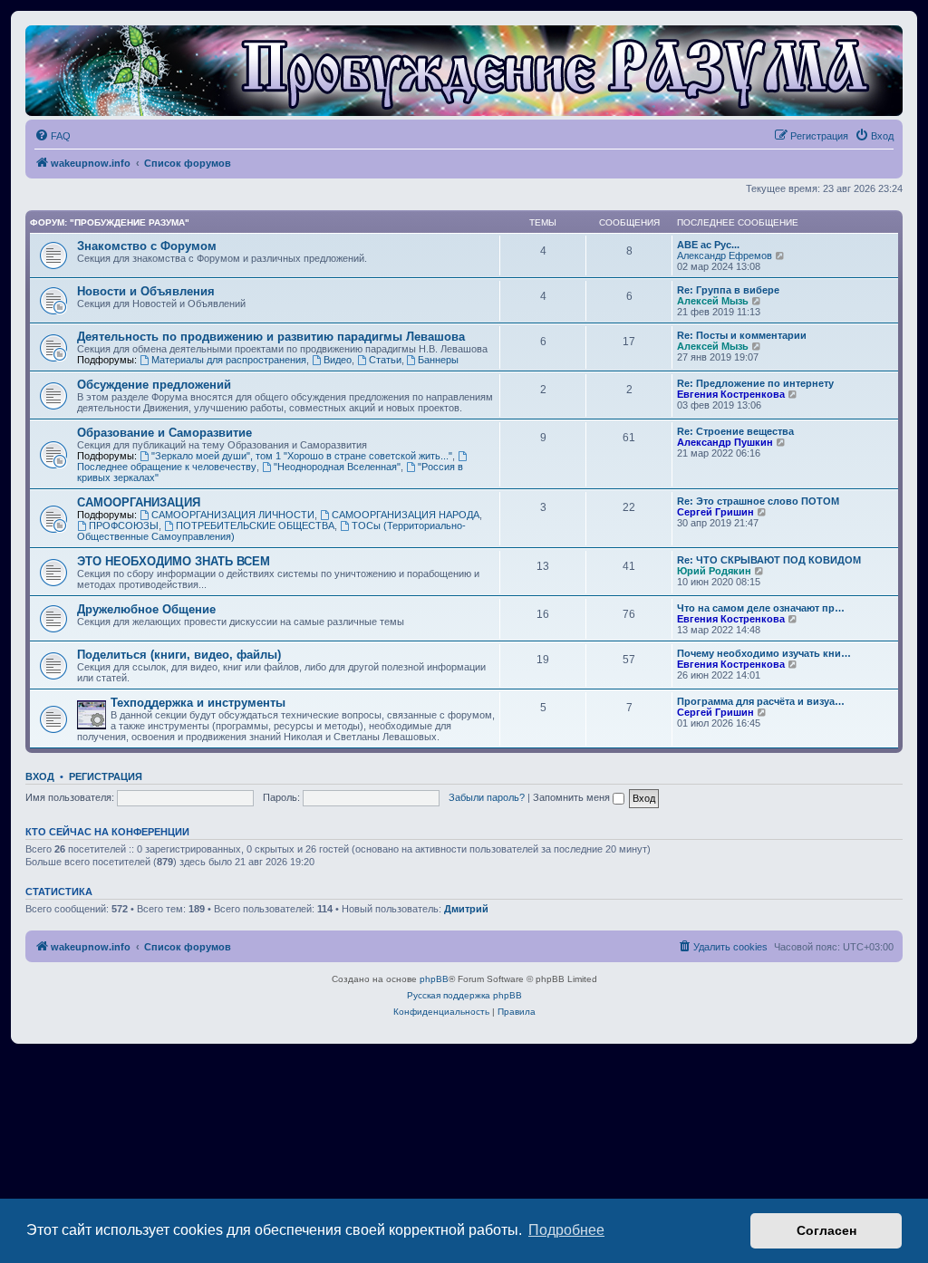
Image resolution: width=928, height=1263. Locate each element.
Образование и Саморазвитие (164, 432)
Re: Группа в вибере (728, 289)
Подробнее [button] (566, 1230)
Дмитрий (466, 908)
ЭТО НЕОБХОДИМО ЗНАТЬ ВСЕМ (173, 561)
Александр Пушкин (725, 442)
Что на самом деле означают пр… (761, 608)
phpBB (434, 979)
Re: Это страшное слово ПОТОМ (758, 501)
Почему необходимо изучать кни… (764, 653)
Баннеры (438, 359)
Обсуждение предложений (154, 384)
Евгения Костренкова (731, 394)
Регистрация (105, 776)
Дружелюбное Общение (146, 609)
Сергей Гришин (715, 511)
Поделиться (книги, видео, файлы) (179, 654)
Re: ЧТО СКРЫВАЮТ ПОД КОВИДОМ (769, 559)
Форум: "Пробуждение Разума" (109, 222)
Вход (39, 776)
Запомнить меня (573, 797)
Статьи (385, 359)
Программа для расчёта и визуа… (761, 701)
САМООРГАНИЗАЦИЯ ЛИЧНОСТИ (232, 514)
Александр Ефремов (724, 255)
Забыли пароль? (487, 797)
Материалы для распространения (228, 359)
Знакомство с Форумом (147, 246)
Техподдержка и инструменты (198, 702)
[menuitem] (52, 136)
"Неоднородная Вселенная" (337, 466)
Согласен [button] (826, 1230)
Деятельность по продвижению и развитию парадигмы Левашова (271, 336)
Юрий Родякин (714, 570)
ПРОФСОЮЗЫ (124, 525)
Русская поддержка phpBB (464, 995)
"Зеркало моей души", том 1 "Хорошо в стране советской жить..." (301, 455)
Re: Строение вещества (735, 431)
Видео (338, 359)
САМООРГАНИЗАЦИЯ (138, 502)
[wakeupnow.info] (464, 70)
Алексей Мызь (713, 300)
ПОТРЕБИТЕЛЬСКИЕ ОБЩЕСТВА (255, 525)
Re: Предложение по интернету (755, 383)
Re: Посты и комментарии (742, 335)
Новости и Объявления (146, 291)
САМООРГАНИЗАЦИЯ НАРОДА (405, 514)
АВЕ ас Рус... (708, 244)
